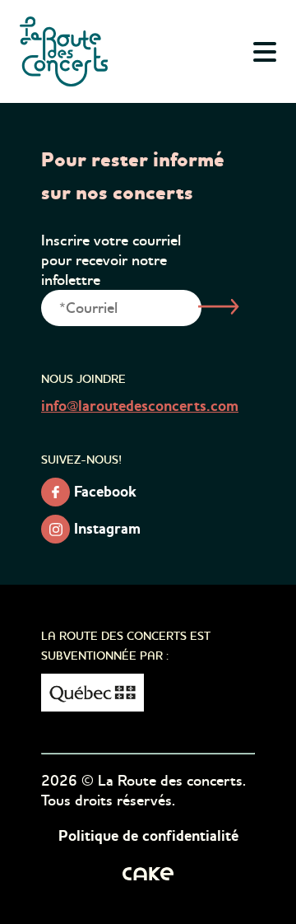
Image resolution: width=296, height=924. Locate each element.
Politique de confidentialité (148, 837)
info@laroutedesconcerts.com (139, 407)
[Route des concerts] (65, 51)
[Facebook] (55, 492)
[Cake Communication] (148, 873)
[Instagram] (55, 529)
